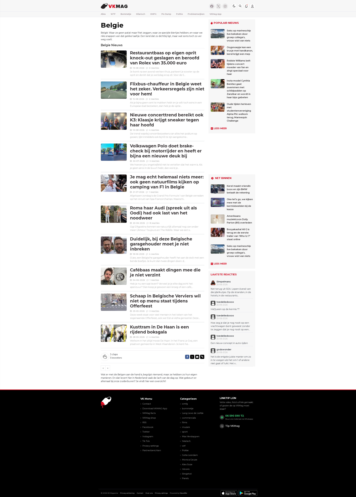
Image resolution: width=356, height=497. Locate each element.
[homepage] (136, 6)
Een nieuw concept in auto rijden (229, 343)
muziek (186, 427)
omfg (185, 403)
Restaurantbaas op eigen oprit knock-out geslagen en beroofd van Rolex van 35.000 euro (164, 57)
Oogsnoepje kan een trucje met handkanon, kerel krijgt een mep (240, 50)
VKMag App (216, 14)
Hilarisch (140, 14)
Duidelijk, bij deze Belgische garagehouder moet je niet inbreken (161, 244)
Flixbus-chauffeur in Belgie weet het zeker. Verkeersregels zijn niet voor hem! (167, 89)
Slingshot (187, 473)
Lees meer (220, 128)
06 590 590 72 (234, 415)
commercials (189, 417)
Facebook (147, 427)
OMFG (153, 14)
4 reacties (154, 130)
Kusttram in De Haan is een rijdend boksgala (159, 329)
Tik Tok (146, 441)
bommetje (187, 408)
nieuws (185, 469)
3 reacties (154, 161)
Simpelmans (224, 281)
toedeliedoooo (225, 302)
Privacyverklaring (127, 493)
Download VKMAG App (154, 408)
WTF (113, 14)
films (184, 422)
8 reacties (155, 223)
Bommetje (126, 14)
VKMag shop (149, 417)
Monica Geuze (189, 459)
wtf (183, 445)
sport (185, 431)
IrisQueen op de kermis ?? (225, 309)
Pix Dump (166, 14)
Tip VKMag (232, 425)
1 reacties (153, 192)
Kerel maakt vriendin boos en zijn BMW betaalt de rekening (239, 189)
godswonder (224, 349)
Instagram (147, 436)
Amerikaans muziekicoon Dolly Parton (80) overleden (239, 219)
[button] (240, 6)
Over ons (149, 493)
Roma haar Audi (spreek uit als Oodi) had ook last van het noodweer (163, 213)
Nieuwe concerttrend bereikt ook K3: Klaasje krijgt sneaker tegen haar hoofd (166, 120)
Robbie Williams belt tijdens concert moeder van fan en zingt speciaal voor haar (238, 67)
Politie (179, 14)
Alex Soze (187, 464)
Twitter (146, 431)
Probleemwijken (196, 14)
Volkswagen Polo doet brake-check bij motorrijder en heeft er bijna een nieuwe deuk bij (166, 151)
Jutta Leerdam (190, 455)
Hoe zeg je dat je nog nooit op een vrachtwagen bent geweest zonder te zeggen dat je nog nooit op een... (230, 326)
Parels (185, 478)
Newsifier (183, 493)
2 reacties (154, 99)
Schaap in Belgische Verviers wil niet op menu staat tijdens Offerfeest (165, 301)
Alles (103, 14)
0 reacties (154, 68)
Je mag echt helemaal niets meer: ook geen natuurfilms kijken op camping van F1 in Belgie (167, 182)
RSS (144, 422)
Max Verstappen (190, 436)
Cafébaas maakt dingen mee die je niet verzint (165, 272)
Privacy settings (150, 445)
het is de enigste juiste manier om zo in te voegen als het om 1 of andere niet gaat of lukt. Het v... (231, 360)
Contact (146, 403)
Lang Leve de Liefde (192, 413)
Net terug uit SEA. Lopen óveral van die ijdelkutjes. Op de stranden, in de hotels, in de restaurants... (231, 292)
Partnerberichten (151, 450)
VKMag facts (149, 413)
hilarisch (186, 441)
